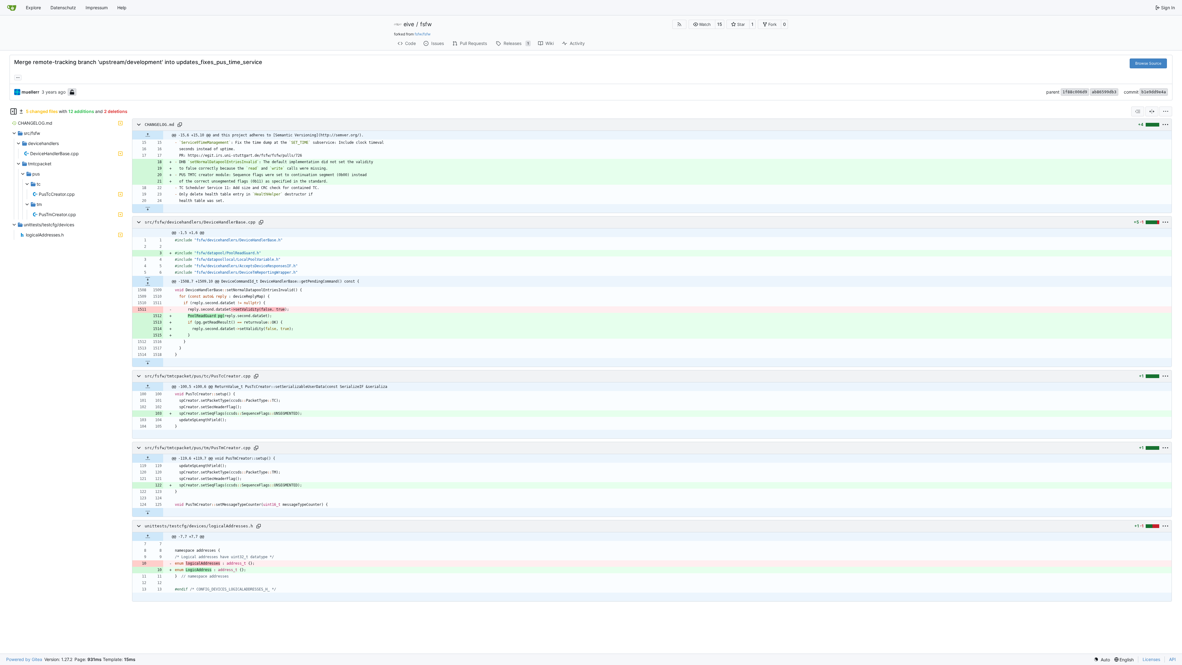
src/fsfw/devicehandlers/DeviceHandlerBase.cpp (200, 222)
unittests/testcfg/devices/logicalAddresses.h (199, 526)
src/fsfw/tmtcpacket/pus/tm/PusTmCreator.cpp (198, 447)
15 (719, 24)
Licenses (1151, 659)
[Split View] (1151, 111)
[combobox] (1137, 111)
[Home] (11, 7)
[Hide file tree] (13, 111)
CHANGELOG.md (159, 124)
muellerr (30, 92)
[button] (702, 24)
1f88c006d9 (1075, 92)
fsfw (426, 24)
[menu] (1165, 111)
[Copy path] (179, 124)
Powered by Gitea (24, 659)
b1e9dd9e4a (1153, 92)
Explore (33, 7)
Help (122, 7)
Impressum (97, 7)
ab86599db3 (1104, 92)
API (1172, 659)
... (18, 77)
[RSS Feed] (679, 24)
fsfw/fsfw (423, 34)
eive (409, 24)
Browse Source (1148, 63)
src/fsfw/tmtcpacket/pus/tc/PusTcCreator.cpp (198, 376)
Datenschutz (63, 7)
